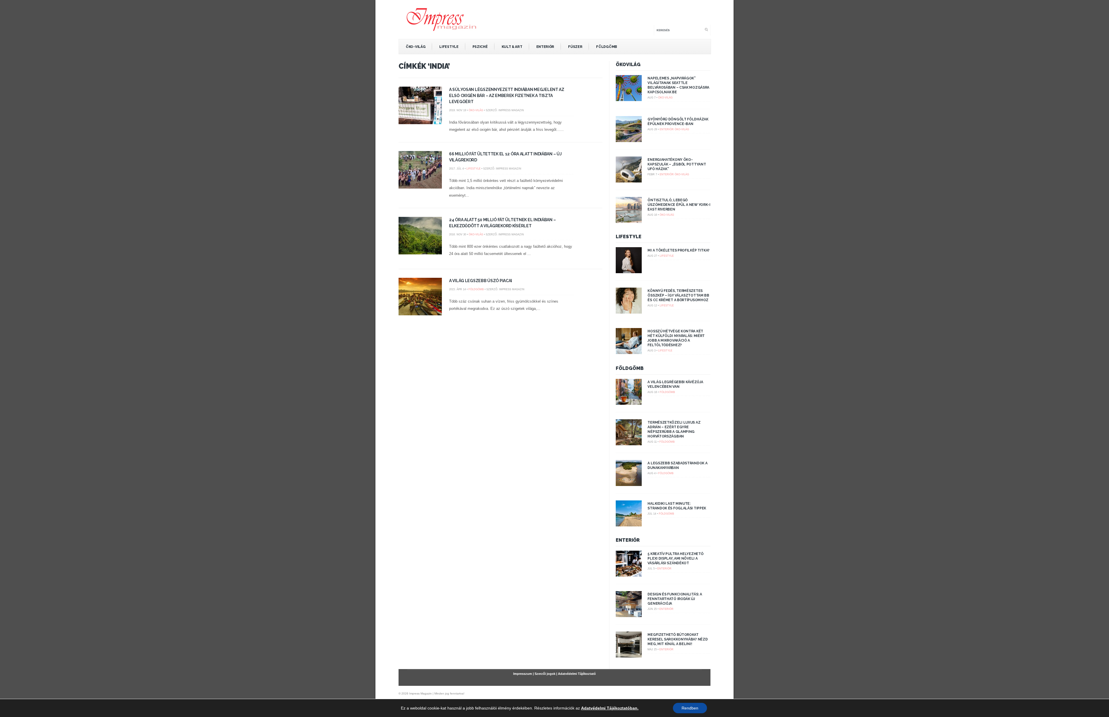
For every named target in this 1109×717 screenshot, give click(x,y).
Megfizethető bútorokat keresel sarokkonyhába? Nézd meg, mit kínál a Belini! (677, 639)
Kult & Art (512, 47)
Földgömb (606, 47)
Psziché (480, 47)
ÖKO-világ (415, 47)
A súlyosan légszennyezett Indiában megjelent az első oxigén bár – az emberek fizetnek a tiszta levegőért (506, 95)
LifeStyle (448, 47)
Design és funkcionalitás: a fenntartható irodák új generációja (674, 599)
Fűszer (575, 47)
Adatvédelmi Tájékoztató (577, 673)
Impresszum (522, 673)
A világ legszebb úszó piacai (480, 280)
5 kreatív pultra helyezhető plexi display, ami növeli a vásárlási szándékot (675, 558)
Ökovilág (628, 64)
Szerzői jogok (545, 673)
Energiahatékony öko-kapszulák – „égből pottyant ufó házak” (676, 164)
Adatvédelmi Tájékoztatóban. (610, 708)
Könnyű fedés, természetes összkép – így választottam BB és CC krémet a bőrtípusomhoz (678, 295)
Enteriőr (545, 47)
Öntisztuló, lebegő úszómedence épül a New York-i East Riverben (678, 204)
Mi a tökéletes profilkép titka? (678, 250)
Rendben (690, 708)
